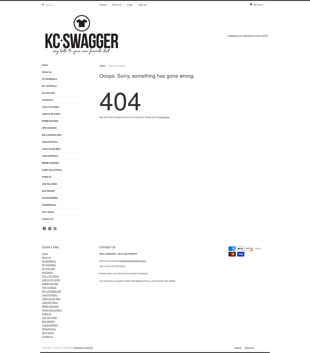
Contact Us (47, 218)
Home (45, 65)
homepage (164, 117)
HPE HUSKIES (49, 128)
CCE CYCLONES (50, 107)
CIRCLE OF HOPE (51, 114)
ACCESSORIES (50, 197)
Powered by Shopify (83, 347)
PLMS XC (46, 176)
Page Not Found (117, 65)
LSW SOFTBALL (50, 155)
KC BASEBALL (49, 79)
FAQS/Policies (49, 204)
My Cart (259, 4)
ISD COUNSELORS (51, 135)
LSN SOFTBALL (50, 141)
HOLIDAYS (47, 100)
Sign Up (143, 4)
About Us (116, 4)
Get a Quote (48, 211)
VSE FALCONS (49, 183)
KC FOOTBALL (49, 86)
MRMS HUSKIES (50, 162)
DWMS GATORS (50, 121)
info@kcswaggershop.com (133, 260)
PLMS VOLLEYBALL (52, 169)
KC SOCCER (48, 93)
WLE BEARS (48, 190)
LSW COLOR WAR (51, 148)
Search (102, 4)
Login (130, 4)
